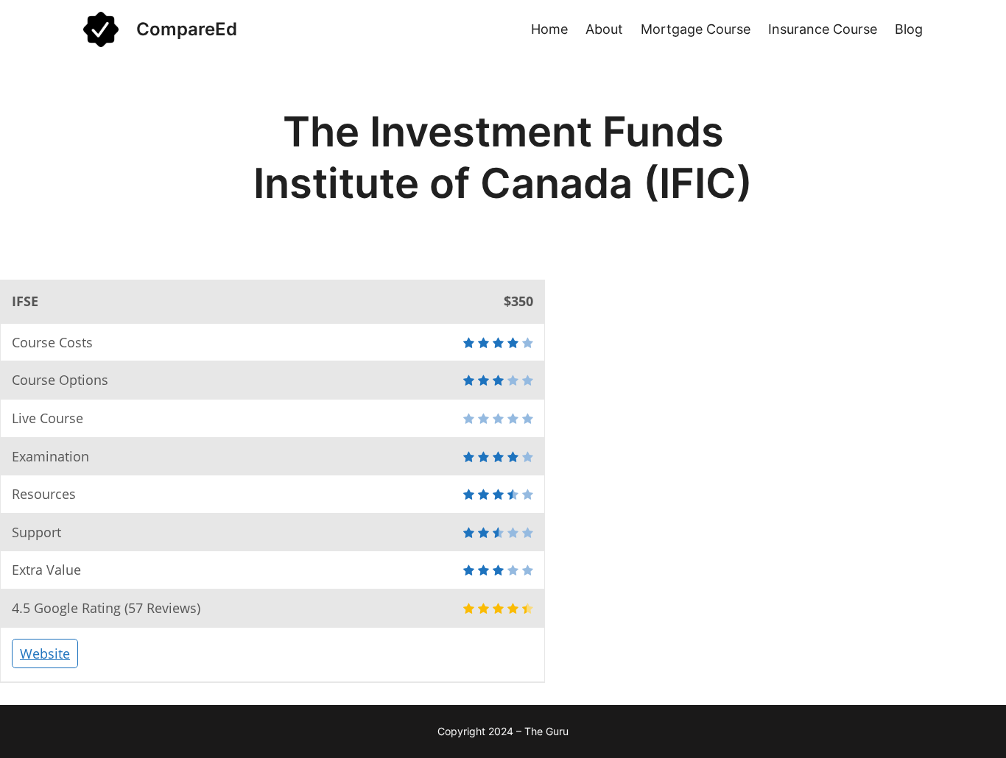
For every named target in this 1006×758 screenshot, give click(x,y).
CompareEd (186, 29)
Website (45, 653)
